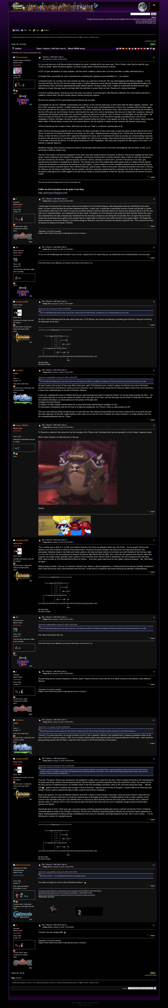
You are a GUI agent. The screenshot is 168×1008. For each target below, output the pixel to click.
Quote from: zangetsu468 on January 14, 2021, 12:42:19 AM (58, 377)
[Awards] (17, 91)
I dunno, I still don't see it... (53, 57)
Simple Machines (93, 1003)
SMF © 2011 (83, 1003)
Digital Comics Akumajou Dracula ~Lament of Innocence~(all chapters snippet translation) (66, 895)
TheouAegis (21, 57)
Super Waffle (21, 425)
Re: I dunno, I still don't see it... (55, 199)
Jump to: (125, 988)
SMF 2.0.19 (75, 1003)
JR (16, 247)
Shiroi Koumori (22, 865)
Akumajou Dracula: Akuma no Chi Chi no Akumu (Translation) (57, 893)
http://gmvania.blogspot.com (52, 192)
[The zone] (14, 454)
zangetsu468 (21, 302)
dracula (18, 978)
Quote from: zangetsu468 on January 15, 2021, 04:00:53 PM (58, 872)
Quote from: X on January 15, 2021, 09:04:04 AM (54, 727)
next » (154, 41)
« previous (148, 41)
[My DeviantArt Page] (14, 902)
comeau (19, 370)
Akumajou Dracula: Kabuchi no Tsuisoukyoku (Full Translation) (58, 891)
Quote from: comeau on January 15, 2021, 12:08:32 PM (56, 765)
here (154, 23)
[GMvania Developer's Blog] (14, 91)
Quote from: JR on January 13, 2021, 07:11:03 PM (54, 308)
